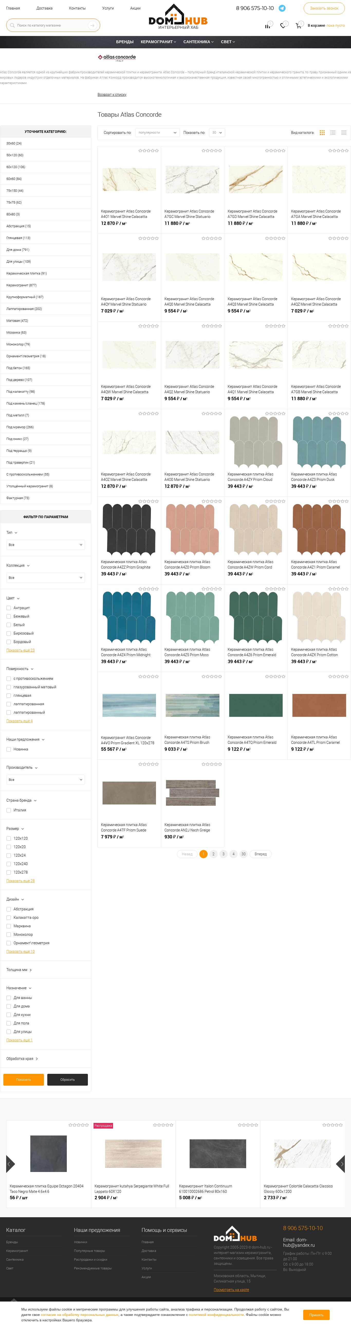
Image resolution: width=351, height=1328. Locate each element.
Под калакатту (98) (20, 391)
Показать (23, 1080)
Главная (13, 8)
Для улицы (23, 1032)
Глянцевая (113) (18, 238)
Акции (135, 8)
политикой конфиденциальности (216, 1315)
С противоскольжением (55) (27, 474)
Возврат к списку (112, 95)
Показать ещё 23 (20, 650)
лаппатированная (29, 704)
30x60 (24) (14, 143)
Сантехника (15, 1259)
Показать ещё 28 (20, 881)
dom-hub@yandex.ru (299, 1242)
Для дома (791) (17, 250)
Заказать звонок (324, 8)
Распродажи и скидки (90, 1259)
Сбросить (67, 1080)
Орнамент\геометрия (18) (26, 356)
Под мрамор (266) (20, 427)
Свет (9, 1268)
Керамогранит (17, 1251)
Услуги (108, 8)
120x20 (20, 847)
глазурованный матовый (35, 687)
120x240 (21, 864)
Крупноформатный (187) (24, 297)
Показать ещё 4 (19, 721)
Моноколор (23, 934)
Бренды (12, 1242)
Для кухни (22, 1015)
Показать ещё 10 (20, 951)
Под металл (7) (17, 415)
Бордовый (22, 642)
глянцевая (22, 695)
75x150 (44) (14, 191)
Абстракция (24, 909)
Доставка (44, 8)
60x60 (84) (14, 179)
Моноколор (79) (18, 344)
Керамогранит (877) (21, 285)
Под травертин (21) (20, 462)
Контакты (77, 8)
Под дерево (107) (19, 380)
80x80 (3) (13, 214)
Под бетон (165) (18, 368)
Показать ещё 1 (19, 1040)
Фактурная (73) (17, 498)
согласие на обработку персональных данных (79, 1315)
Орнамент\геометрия (32, 943)
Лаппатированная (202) (24, 309)
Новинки (80, 1242)
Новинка (21, 749)
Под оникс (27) (17, 439)
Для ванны (23, 998)
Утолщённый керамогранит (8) (29, 486)
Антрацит (22, 608)
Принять (316, 1315)
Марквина (22, 926)
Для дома (22, 1006)
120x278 (21, 872)
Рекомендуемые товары (93, 1268)
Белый (19, 625)
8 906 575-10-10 (255, 8)
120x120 (21, 838)
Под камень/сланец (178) (25, 403)
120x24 (20, 855)
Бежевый (21, 616)
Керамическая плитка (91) (26, 273)
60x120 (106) (15, 167)
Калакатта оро (26, 917)
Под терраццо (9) (19, 451)
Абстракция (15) (18, 226)
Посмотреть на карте (231, 1290)
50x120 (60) (14, 155)
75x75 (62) (14, 202)
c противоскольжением (33, 678)
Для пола (21, 1023)
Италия (20, 810)
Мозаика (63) (16, 332)
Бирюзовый (24, 633)
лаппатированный (29, 712)
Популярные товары (89, 1251)
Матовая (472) (17, 321)
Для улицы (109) (18, 261)
